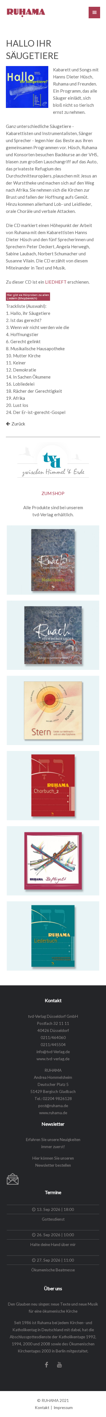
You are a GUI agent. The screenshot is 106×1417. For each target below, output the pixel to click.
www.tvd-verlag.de (53, 1058)
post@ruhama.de (53, 1105)
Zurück (18, 423)
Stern (20, 685)
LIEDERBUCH (31, 910)
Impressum (63, 1407)
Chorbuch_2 (29, 760)
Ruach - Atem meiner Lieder (49, 610)
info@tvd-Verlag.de (53, 1051)
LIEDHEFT (56, 282)
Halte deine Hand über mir (53, 1244)
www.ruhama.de (53, 1112)
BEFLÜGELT (29, 835)
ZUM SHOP (53, 493)
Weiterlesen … (76, 583)
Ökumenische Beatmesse (53, 1270)
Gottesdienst (53, 1219)
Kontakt (42, 1407)
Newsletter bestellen (53, 1165)
